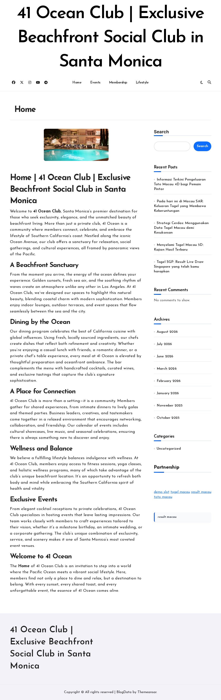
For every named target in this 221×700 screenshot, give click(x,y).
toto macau (163, 497)
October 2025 (168, 418)
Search (161, 131)
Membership (118, 82)
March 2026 (167, 368)
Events (95, 82)
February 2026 (169, 381)
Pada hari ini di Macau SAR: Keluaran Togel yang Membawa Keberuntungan (180, 206)
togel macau (180, 492)
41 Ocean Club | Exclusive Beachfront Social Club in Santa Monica (110, 38)
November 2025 (170, 405)
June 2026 (165, 356)
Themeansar (146, 692)
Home (76, 82)
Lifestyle (142, 82)
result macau (201, 492)
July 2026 (164, 344)
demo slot (161, 492)
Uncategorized (169, 448)
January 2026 (168, 393)
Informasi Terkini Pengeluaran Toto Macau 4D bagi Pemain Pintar (180, 184)
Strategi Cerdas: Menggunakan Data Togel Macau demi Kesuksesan (181, 227)
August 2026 (167, 332)
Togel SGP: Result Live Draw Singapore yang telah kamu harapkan (179, 266)
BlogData (124, 692)
